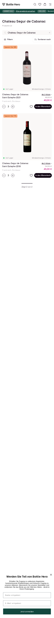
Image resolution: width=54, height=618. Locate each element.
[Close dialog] (51, 575)
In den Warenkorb (43, 106)
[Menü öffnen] (50, 4)
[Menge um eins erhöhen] (12, 106)
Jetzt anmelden (27, 611)
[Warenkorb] (44, 4)
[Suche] (35, 4)
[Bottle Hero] (11, 4)
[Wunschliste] (39, 4)
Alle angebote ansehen (25, 11)
